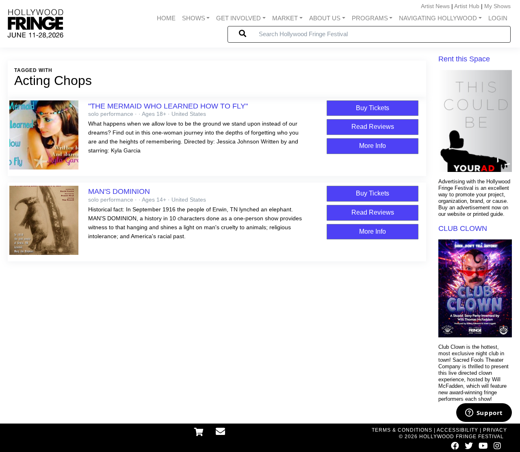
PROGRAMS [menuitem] (370, 18)
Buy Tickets (372, 107)
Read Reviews (372, 126)
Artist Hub (466, 6)
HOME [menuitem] (166, 18)
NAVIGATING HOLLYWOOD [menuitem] (438, 18)
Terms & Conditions (402, 430)
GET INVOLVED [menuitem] (238, 18)
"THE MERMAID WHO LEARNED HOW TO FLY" (168, 106)
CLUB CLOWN (462, 228)
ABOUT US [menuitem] (324, 18)
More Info (372, 145)
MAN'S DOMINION (119, 191)
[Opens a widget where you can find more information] (484, 413)
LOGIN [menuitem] (497, 18)
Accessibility (457, 430)
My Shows (497, 6)
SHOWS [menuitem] (193, 18)
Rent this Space (464, 59)
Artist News (435, 6)
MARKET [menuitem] (285, 18)
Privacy (495, 430)
